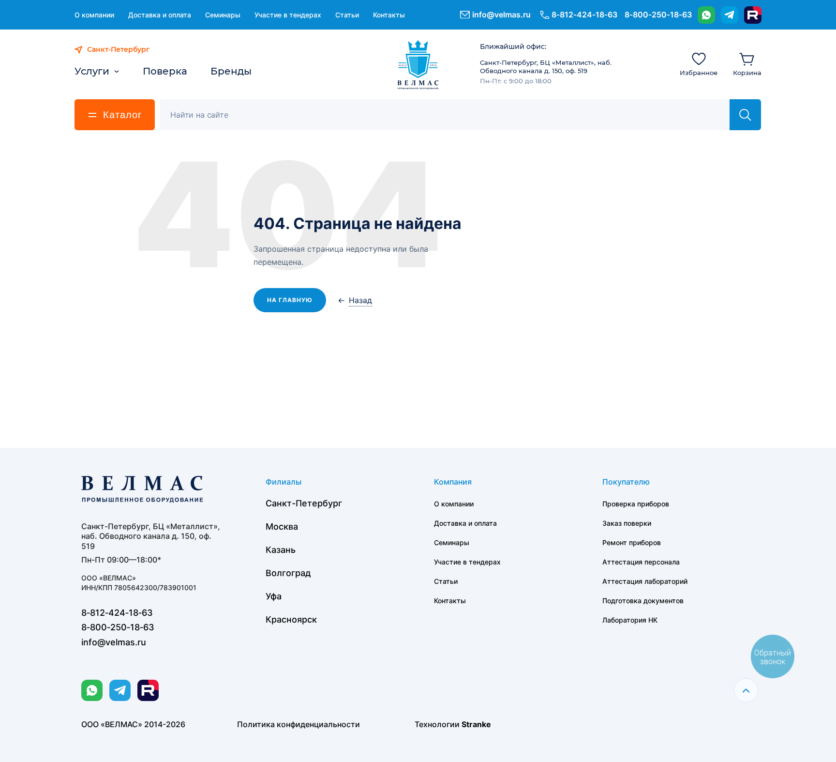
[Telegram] (729, 15)
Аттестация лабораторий (644, 581)
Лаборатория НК (629, 620)
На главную (290, 300)
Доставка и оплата (159, 15)
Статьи (347, 15)
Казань (281, 550)
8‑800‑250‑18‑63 (658, 14)
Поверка (165, 71)
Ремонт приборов (631, 542)
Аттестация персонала (641, 562)
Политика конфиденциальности (298, 724)
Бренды (231, 71)
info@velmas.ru (501, 14)
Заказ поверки (626, 523)
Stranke (476, 724)
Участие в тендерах (287, 15)
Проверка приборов (635, 504)
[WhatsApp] (706, 15)
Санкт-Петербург (304, 503)
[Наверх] (746, 690)
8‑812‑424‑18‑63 (584, 14)
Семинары (222, 15)
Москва (282, 526)
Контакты (389, 15)
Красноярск (291, 619)
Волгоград (288, 573)
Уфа (274, 596)
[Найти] (745, 114)
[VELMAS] (418, 65)
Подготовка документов (643, 600)
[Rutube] (752, 15)
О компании (94, 15)
